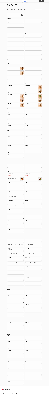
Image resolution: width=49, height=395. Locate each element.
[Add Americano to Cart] (23, 36)
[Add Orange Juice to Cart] (23, 156)
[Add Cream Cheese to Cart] (23, 374)
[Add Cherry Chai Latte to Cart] (41, 83)
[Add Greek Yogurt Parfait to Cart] (41, 207)
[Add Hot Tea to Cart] (23, 58)
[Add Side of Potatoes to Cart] (23, 232)
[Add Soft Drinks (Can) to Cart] (41, 138)
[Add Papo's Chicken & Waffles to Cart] (41, 269)
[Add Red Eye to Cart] (41, 45)
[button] (12, 1)
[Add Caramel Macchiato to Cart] (23, 78)
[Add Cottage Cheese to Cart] (41, 284)
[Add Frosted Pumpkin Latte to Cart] (41, 92)
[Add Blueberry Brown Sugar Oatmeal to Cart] (23, 171)
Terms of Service (9, 393)
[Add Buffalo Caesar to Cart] (23, 368)
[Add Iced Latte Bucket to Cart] (41, 40)
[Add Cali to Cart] (41, 241)
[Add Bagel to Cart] (23, 166)
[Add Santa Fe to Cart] (23, 207)
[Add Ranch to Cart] (41, 363)
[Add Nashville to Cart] (23, 343)
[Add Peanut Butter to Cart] (23, 383)
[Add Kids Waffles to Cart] (41, 329)
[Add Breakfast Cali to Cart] (41, 22)
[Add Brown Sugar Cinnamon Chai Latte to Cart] (23, 74)
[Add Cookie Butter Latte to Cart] (41, 87)
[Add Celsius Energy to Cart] (23, 143)
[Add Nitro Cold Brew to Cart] (23, 54)
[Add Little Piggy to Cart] (41, 189)
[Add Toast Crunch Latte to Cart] (41, 105)
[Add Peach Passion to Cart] (23, 127)
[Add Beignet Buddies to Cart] (23, 293)
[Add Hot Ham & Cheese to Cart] (41, 324)
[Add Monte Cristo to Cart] (23, 193)
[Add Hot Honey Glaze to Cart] (23, 352)
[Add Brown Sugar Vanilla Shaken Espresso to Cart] (41, 74)
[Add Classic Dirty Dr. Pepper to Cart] (23, 112)
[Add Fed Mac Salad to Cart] (23, 264)
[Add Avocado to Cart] (23, 379)
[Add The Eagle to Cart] (41, 116)
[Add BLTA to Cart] (23, 241)
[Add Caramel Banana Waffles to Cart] (41, 171)
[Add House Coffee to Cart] (23, 45)
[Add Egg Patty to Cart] (41, 218)
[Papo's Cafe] (24, 1)
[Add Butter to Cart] (41, 374)
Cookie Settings (18, 393)
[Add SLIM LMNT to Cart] (23, 138)
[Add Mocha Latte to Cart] (23, 101)
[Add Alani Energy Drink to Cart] (23, 134)
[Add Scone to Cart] (41, 302)
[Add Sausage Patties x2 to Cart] (23, 227)
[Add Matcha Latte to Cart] (41, 96)
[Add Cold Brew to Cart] (41, 49)
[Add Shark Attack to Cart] (41, 127)
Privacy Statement (13, 393)
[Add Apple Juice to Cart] (41, 152)
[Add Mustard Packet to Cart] (23, 357)
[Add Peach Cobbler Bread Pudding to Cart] (41, 311)
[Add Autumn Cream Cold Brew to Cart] (23, 69)
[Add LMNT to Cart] (41, 134)
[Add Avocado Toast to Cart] (23, 180)
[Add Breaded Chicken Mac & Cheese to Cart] (23, 273)
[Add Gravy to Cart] (23, 218)
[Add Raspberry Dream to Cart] (41, 112)
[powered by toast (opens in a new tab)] (5, 393)
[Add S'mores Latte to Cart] (23, 105)
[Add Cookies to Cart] (23, 302)
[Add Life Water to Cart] (23, 152)
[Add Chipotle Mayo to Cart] (41, 339)
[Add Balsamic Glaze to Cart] (41, 348)
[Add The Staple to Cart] (23, 198)
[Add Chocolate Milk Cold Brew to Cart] (23, 87)
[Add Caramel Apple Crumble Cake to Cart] (41, 293)
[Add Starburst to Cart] (23, 123)
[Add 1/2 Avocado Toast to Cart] (41, 180)
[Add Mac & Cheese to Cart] (23, 284)
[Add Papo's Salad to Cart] (23, 269)
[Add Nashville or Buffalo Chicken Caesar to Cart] (41, 264)
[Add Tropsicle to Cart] (23, 116)
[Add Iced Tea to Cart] (41, 54)
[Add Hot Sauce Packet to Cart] (41, 357)
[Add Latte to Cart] (23, 26)
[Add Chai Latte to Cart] (23, 83)
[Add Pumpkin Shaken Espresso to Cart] (41, 101)
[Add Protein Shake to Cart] (23, 147)
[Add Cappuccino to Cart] (41, 36)
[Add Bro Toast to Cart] (23, 184)
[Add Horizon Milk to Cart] (41, 147)
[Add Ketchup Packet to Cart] (41, 352)
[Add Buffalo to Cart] (41, 343)
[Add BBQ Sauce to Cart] (23, 348)
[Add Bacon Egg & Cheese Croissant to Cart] (41, 198)
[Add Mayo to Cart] (23, 339)
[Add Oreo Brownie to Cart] (23, 316)
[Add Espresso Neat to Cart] (23, 63)
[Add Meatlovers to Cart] (23, 22)
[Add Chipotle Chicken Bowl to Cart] (23, 255)
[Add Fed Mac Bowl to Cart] (41, 255)
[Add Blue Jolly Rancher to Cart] (41, 123)
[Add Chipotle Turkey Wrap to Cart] (23, 246)
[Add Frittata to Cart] (41, 166)
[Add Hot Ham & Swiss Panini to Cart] (41, 246)
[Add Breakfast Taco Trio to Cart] (23, 189)
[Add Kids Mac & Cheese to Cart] (23, 329)
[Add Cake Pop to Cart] (41, 297)
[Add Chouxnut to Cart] (23, 297)
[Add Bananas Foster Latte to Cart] (41, 69)
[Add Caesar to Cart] (23, 363)
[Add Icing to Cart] (41, 379)
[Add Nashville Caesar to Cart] (41, 368)
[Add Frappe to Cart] (41, 58)
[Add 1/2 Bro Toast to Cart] (41, 184)
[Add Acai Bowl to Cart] (23, 212)
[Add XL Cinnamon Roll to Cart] (23, 311)
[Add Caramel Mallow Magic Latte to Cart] (41, 78)
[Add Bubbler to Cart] (41, 143)
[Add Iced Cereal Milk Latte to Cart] (23, 96)
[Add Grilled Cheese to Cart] (23, 324)
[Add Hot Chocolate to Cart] (23, 49)
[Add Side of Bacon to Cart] (41, 227)
